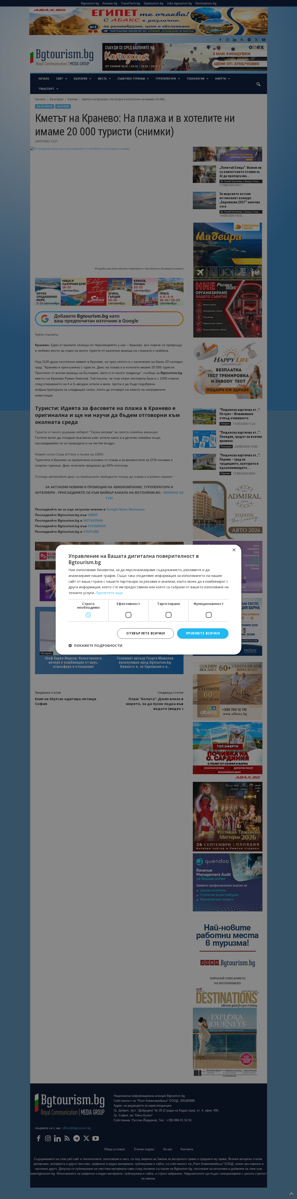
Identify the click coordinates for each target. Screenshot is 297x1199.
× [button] (234, 550)
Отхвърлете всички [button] (145, 633)
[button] (95, 645)
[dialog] (148, 599)
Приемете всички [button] (203, 633)
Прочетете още (109, 593)
